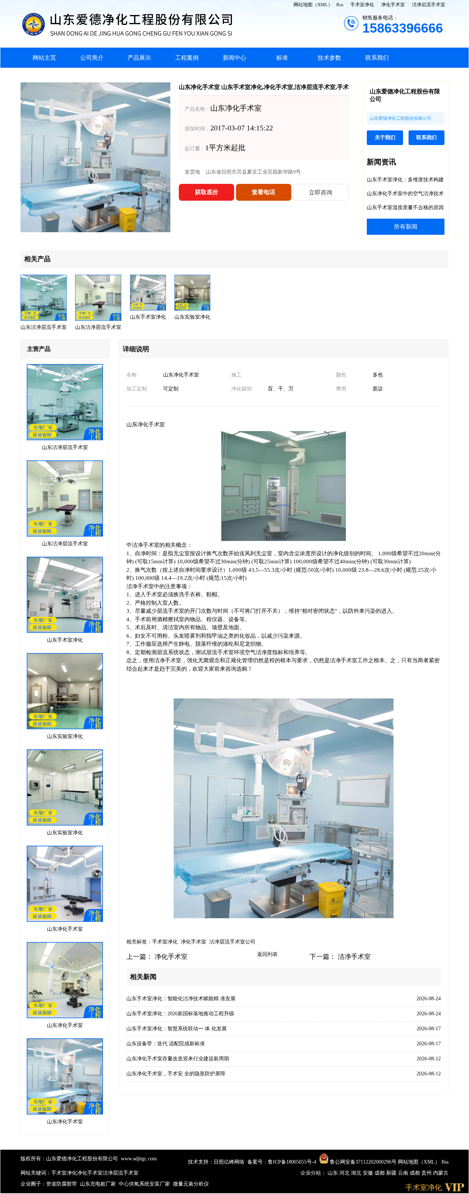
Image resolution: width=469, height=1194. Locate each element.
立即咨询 (320, 192)
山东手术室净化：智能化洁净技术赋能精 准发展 (181, 998)
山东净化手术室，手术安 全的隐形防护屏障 (175, 1073)
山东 (333, 1173)
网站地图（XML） (313, 4)
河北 (345, 1173)
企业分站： (313, 1173)
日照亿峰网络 (229, 1162)
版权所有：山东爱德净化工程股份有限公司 (69, 1158)
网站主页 (44, 58)
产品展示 (139, 58)
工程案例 (187, 58)
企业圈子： (33, 1184)
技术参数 (329, 58)
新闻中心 (234, 58)
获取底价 (206, 192)
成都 (380, 1173)
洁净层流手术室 (428, 4)
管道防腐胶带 (61, 1184)
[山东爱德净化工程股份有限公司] (182, 23)
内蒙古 (440, 1173)
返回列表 (267, 954)
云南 (404, 1173)
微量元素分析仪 (191, 1184)
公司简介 (92, 58)
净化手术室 (393, 4)
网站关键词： (36, 1173)
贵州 (427, 1173)
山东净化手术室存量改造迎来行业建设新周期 (177, 1058)
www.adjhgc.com (139, 1158)
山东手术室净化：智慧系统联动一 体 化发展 (176, 1028)
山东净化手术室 (145, 424)
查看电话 (263, 192)
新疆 (392, 1173)
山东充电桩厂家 (98, 1184)
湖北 (357, 1173)
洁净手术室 (354, 956)
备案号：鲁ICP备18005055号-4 (281, 1162)
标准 (282, 58)
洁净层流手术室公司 (232, 942)
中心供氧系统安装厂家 (144, 1184)
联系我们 (377, 58)
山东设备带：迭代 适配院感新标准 (165, 1043)
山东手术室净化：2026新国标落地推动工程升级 (180, 1013)
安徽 (368, 1173)
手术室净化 (362, 4)
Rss (339, 4)
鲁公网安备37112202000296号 (362, 1162)
